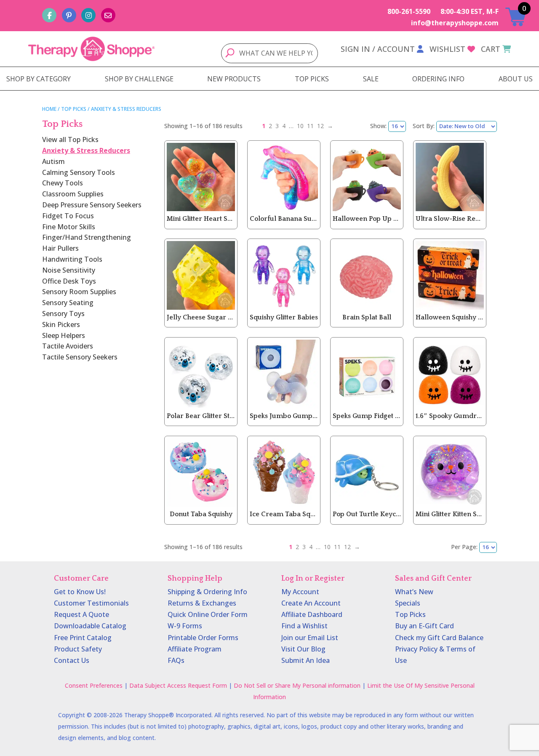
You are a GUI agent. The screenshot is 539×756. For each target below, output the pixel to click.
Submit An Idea (305, 660)
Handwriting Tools (72, 259)
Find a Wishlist (304, 625)
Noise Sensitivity (68, 270)
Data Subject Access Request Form (178, 685)
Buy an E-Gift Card (424, 625)
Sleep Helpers (63, 335)
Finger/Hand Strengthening (86, 237)
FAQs (176, 660)
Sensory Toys (63, 313)
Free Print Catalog (83, 637)
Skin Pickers (61, 324)
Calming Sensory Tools (78, 172)
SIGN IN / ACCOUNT (378, 49)
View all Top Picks (70, 139)
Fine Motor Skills (68, 226)
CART (490, 49)
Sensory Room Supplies (79, 291)
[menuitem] (38, 78)
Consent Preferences (94, 685)
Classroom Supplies (73, 193)
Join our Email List (309, 637)
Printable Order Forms (203, 637)
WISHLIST (447, 49)
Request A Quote (81, 614)
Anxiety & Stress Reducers (86, 150)
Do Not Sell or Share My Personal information (297, 685)
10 (300, 126)
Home (49, 109)
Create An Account (311, 603)
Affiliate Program (194, 649)
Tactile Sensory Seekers (79, 357)
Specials (407, 603)
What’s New (414, 591)
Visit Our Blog (303, 649)
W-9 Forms (185, 625)
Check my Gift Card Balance (439, 637)
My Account (300, 591)
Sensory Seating (67, 302)
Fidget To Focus (68, 215)
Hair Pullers (60, 248)
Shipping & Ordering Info (207, 591)
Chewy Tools (62, 183)
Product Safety (78, 649)
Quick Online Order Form (208, 614)
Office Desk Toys (69, 281)
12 (320, 126)
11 (310, 126)
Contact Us (71, 660)
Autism (53, 161)
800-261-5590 (408, 11)
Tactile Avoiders (67, 346)
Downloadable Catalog (90, 625)
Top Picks (73, 109)
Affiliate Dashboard (311, 614)
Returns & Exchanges (202, 603)
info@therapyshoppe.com (455, 22)
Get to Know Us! (80, 591)
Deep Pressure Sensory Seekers (91, 204)
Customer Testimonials (91, 603)
